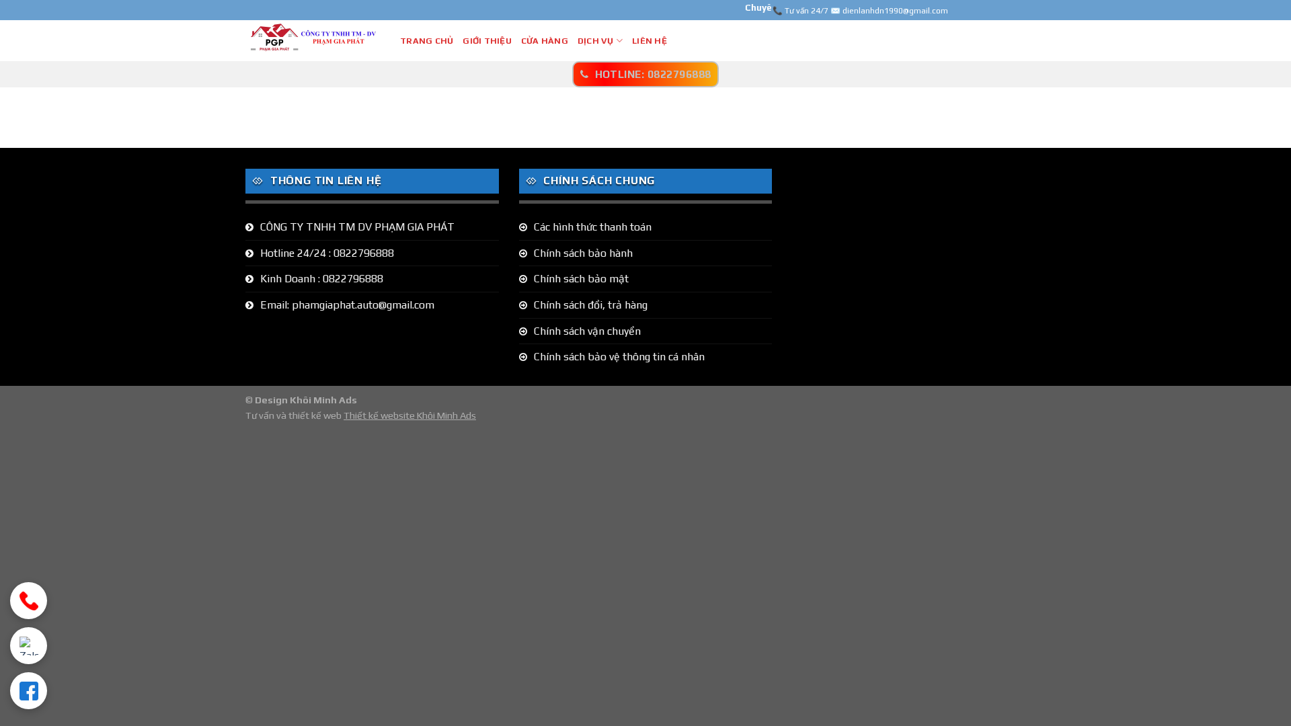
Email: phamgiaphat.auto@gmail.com (347, 304)
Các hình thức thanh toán (593, 226)
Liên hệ (649, 41)
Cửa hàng (544, 41)
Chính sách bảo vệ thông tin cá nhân (619, 356)
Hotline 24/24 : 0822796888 (327, 253)
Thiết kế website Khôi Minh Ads (410, 415)
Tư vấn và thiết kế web (294, 415)
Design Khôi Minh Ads (306, 400)
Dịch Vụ (596, 41)
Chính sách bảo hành (583, 253)
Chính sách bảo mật (581, 278)
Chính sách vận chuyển (587, 331)
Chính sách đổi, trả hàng (591, 304)
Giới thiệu (487, 41)
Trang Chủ (426, 41)
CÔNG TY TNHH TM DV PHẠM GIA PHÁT (357, 226)
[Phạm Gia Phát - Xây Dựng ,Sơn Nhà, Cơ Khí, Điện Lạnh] (312, 40)
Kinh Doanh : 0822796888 (321, 278)
